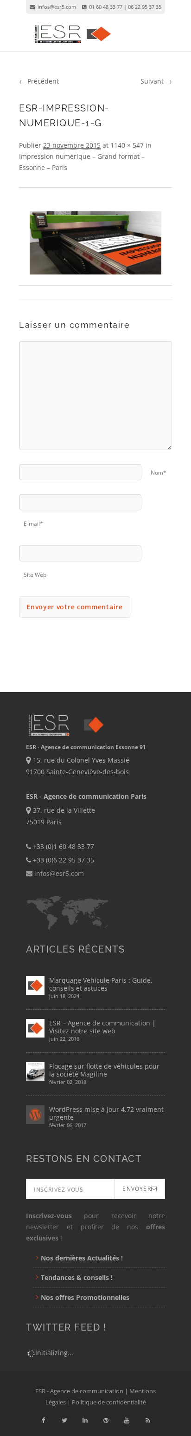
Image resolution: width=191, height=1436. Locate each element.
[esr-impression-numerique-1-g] (95, 242)
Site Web (35, 572)
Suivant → (156, 81)
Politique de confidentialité (109, 1402)
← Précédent (39, 81)
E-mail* (33, 521)
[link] (43, 1420)
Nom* (158, 470)
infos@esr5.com (56, 6)
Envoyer (136, 1189)
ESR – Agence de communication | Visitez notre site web (102, 1027)
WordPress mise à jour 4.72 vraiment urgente (106, 1113)
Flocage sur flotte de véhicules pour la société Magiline (104, 1070)
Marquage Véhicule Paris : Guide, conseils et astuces (101, 984)
